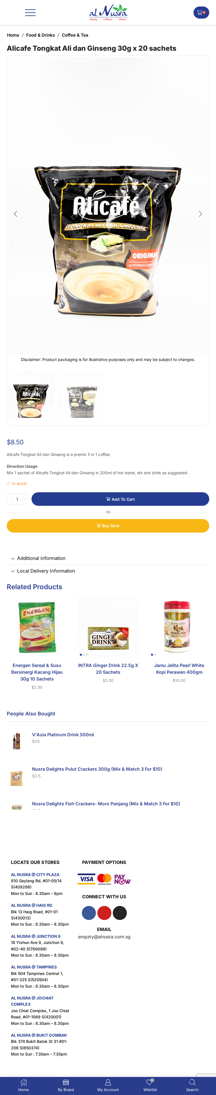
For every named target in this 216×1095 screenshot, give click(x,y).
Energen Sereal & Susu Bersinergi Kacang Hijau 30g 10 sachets (37, 672)
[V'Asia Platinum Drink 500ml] (16, 742)
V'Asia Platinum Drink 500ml (63, 734)
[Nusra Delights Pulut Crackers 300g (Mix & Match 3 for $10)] (16, 776)
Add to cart (123, 499)
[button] (15, 214)
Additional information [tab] (41, 558)
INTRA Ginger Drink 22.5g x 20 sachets (108, 669)
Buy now (111, 525)
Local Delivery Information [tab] (46, 571)
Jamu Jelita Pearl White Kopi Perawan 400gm (179, 669)
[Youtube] (104, 913)
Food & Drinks (40, 35)
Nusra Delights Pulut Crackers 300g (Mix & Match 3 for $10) (97, 769)
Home (13, 35)
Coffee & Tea (75, 35)
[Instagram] (120, 913)
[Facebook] (89, 913)
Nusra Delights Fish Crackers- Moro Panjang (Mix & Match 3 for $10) (106, 803)
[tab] (108, 558)
